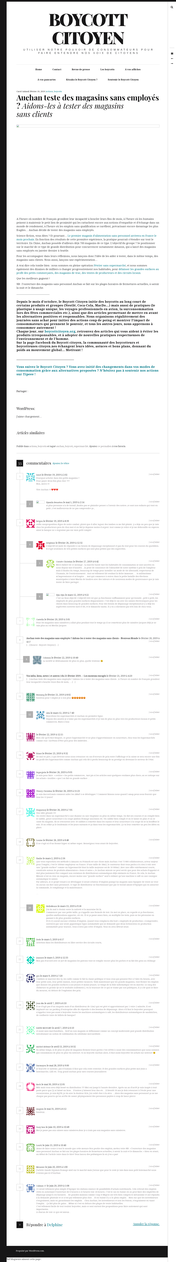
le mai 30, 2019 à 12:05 (53, 1084)
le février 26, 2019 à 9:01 (59, 772)
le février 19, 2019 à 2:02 (54, 475)
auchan (60, 446)
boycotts (58, 91)
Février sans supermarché (110, 265)
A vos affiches (133, 69)
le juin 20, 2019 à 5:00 (56, 1167)
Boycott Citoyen (88, 28)
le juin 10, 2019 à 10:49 (57, 1127)
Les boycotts (107, 69)
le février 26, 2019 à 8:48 (56, 840)
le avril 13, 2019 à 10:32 (63, 1046)
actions (49, 91)
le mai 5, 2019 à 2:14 (73, 502)
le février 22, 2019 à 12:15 (49, 734)
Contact (56, 69)
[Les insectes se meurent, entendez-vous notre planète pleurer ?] (172, 58)
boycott (69, 446)
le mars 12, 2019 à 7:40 (62, 713)
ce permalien (105, 446)
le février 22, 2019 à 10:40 (64, 657)
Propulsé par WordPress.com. (30, 1251)
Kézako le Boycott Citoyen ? (81, 79)
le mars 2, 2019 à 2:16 (54, 858)
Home (38, 69)
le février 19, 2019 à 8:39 (56, 521)
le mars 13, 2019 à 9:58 (69, 906)
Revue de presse (81, 69)
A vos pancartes (47, 79)
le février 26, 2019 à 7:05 (59, 810)
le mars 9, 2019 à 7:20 (51, 976)
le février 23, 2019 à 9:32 (55, 753)
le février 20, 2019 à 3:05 (57, 619)
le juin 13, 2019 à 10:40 (54, 1145)
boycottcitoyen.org (60, 331)
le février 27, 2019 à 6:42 (86, 561)
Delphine (55, 1224)
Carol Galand (22, 91)
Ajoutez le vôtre (61, 463)
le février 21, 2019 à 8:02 (58, 694)
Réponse (75, 475)
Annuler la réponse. (146, 1224)
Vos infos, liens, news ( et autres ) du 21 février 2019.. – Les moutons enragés (66, 676)
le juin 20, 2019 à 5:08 (58, 1185)
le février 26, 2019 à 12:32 (69, 543)
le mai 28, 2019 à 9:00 (58, 1065)
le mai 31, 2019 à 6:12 (55, 1109)
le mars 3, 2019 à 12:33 (56, 957)
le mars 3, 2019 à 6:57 (53, 939)
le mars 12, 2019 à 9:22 (77, 595)
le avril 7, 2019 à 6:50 (63, 1028)
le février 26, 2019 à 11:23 (66, 791)
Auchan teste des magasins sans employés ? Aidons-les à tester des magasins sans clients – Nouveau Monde (82, 638)
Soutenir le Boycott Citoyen (123, 79)
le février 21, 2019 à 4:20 (119, 676)
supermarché (81, 446)
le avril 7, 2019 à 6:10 (55, 1003)
